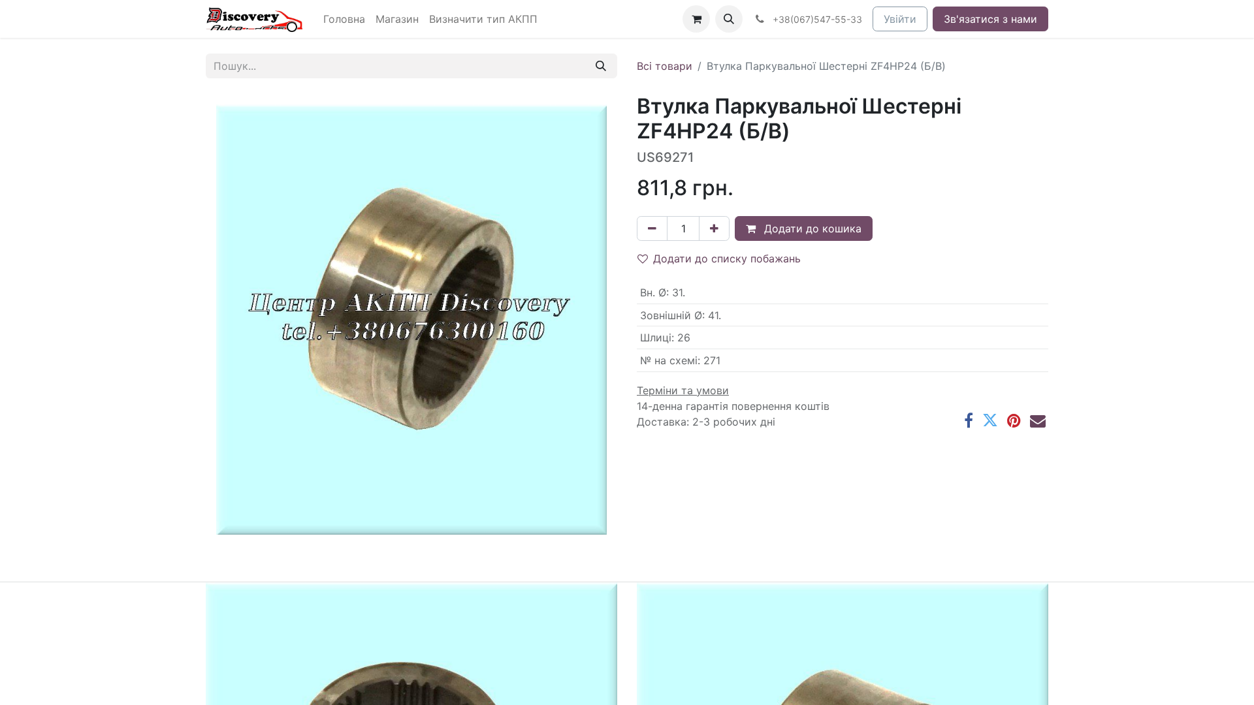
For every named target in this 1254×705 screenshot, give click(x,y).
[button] (729, 19)
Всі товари (664, 65)
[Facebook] (968, 420)
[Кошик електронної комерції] (696, 19)
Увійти (900, 18)
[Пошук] (601, 66)
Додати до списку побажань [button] (727, 258)
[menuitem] (344, 19)
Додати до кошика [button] (811, 228)
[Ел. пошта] (1038, 420)
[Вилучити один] (652, 228)
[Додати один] (714, 228)
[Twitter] (990, 420)
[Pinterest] (1014, 420)
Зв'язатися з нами (990, 18)
